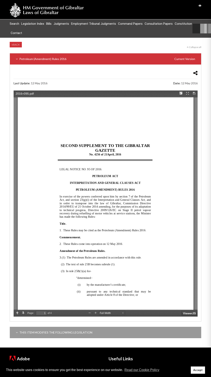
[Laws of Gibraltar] (47, 9)
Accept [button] (198, 370)
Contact (16, 33)
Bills (49, 24)
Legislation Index (32, 24)
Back (16, 44)
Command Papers (130, 24)
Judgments (61, 24)
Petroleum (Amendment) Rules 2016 (107, 59)
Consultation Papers (159, 24)
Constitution (183, 24)
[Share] (195, 73)
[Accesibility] (199, 5)
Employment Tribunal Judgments (93, 24)
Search (14, 24)
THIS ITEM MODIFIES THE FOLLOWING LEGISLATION (55, 332)
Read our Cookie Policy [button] (141, 370)
